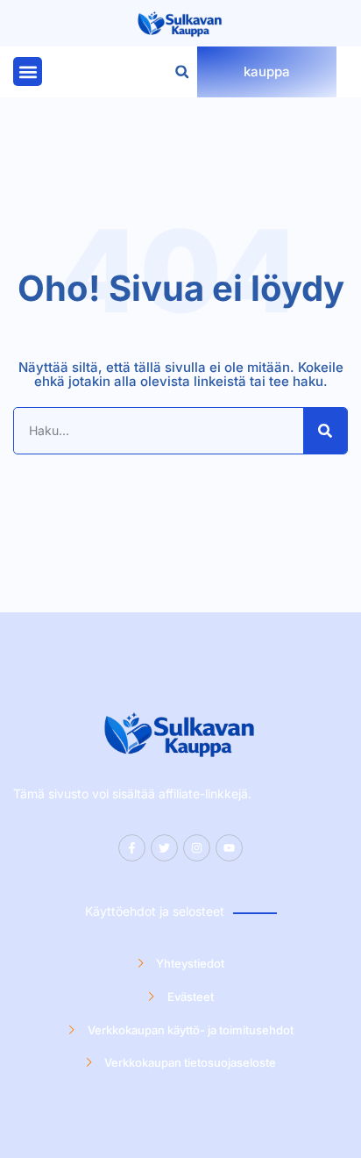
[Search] (325, 431)
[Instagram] (196, 847)
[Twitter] (164, 847)
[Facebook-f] (131, 847)
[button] (27, 71)
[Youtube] (229, 847)
